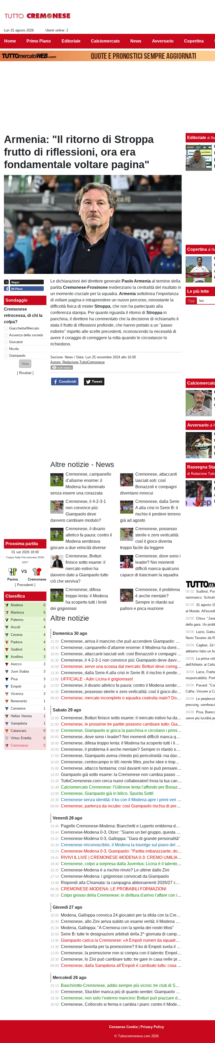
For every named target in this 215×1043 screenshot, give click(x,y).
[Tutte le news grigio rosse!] (37, 16)
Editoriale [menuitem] (71, 41)
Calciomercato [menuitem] (105, 41)
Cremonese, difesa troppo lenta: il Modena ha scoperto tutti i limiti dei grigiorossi (135, 743)
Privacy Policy (152, 1027)
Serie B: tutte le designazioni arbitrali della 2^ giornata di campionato (124, 934)
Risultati (25, 373)
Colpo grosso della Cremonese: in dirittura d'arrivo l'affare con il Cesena (127, 895)
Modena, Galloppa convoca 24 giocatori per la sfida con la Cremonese (126, 915)
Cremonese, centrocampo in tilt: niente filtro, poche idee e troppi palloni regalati (134, 762)
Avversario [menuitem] (163, 41)
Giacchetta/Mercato (24, 328)
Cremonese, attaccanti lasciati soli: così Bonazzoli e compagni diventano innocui (136, 654)
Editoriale (196, 137)
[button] (25, 364)
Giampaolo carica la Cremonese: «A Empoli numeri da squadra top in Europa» (133, 940)
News (69, 357)
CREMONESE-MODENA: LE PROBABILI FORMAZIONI (113, 889)
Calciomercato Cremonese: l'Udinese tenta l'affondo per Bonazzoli (122, 787)
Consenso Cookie (123, 1027)
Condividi (67, 381)
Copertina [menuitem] (194, 41)
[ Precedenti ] (25, 585)
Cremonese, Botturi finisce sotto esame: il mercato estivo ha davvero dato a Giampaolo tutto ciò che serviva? (79, 568)
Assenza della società (26, 335)
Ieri (201, 301)
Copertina (197, 249)
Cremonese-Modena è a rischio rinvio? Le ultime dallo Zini (115, 870)
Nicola (14, 349)
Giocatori (16, 342)
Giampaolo (17, 356)
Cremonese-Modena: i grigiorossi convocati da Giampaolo (115, 876)
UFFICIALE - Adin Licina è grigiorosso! (97, 679)
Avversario (198, 425)
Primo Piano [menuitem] (38, 41)
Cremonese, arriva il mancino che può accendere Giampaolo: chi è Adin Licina (133, 641)
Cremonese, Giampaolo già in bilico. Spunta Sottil (107, 793)
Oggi (191, 301)
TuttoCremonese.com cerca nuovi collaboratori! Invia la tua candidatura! (127, 781)
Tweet (96, 381)
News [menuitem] (135, 41)
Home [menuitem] (10, 41)
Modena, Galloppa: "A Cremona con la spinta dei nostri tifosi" (117, 927)
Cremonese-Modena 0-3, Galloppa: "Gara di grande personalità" (120, 838)
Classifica (15, 596)
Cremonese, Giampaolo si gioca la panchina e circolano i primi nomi (124, 730)
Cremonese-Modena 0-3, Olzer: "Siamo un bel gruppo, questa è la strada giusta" (135, 832)
